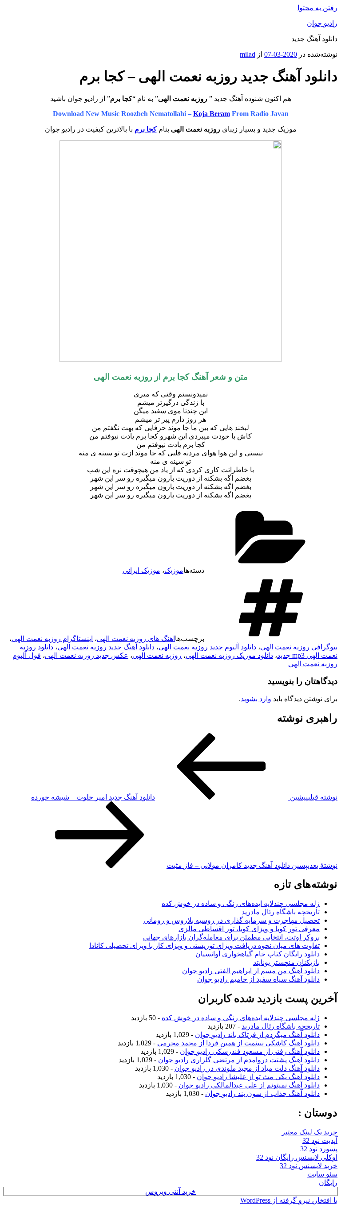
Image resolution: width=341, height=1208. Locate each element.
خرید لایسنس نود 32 (308, 1165)
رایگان (328, 1182)
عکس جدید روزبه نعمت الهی (86, 655)
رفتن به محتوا (317, 8)
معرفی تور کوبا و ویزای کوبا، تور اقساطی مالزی (249, 928)
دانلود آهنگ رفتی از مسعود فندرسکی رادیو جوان (250, 1051)
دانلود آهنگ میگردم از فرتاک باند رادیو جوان (257, 1034)
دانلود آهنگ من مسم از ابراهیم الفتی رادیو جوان (251, 971)
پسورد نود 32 (318, 1149)
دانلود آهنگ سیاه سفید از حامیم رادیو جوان (258, 979)
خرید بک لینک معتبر (309, 1132)
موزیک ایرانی (141, 570)
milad (247, 54)
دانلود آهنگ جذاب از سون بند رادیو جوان (262, 1093)
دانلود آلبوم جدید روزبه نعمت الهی (207, 647)
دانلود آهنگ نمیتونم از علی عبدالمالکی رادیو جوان (249, 1085)
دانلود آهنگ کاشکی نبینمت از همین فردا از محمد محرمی (238, 1043)
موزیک (173, 570)
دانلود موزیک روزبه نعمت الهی (229, 655)
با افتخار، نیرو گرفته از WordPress (288, 1200)
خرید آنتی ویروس (170, 1191)
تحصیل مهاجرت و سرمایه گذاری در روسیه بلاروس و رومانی (231, 920)
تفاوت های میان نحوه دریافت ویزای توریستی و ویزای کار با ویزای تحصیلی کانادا (204, 945)
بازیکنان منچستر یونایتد (286, 962)
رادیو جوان (322, 23)
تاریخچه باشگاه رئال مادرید (281, 912)
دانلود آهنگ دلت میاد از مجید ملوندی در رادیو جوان (247, 1068)
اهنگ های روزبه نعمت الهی (136, 638)
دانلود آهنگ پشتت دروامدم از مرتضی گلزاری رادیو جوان (239, 1060)
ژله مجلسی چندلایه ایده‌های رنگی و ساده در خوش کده (241, 903)
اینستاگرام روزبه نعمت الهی (52, 638)
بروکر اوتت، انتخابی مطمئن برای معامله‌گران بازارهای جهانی (231, 937)
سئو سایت (322, 1174)
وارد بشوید (256, 699)
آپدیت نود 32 (319, 1140)
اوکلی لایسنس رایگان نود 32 (296, 1157)
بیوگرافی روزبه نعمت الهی (298, 647)
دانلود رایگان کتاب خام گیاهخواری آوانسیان (257, 954)
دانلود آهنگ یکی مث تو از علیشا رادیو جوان (258, 1076)
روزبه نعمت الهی (157, 655)
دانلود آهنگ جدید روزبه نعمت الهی (106, 647)
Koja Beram (211, 113)
